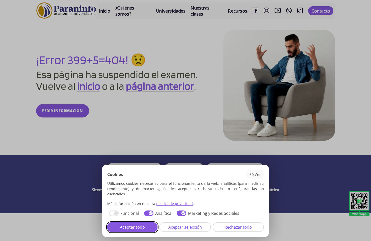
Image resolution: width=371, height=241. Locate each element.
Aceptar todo (132, 227)
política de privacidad (174, 203)
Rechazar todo (238, 227)
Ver (257, 174)
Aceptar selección (185, 227)
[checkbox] (123, 213)
